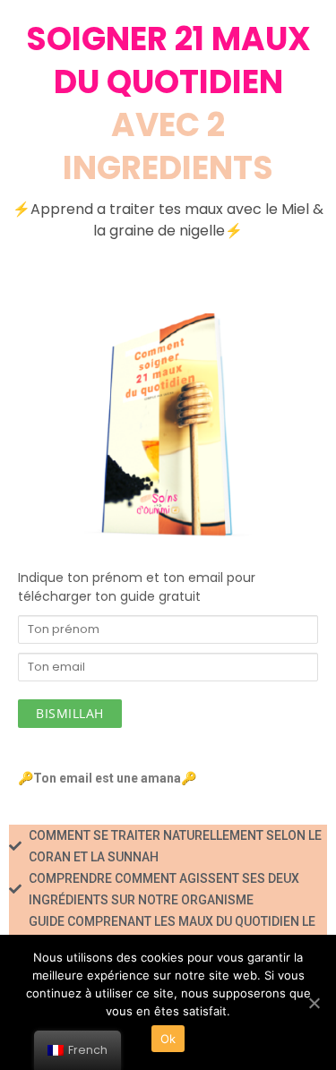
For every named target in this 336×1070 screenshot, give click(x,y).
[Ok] (314, 1003)
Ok (168, 1038)
